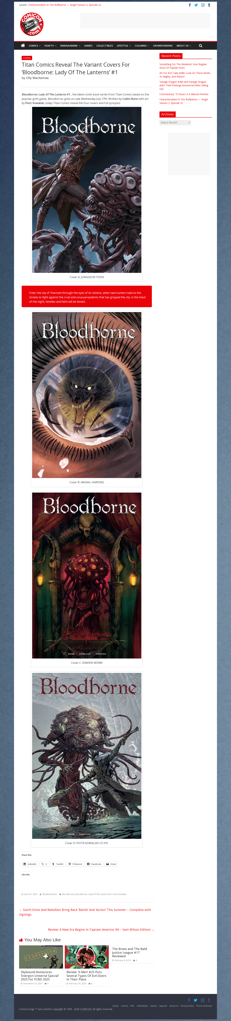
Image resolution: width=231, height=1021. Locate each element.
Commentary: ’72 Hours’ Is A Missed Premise (184, 94)
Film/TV (49, 45)
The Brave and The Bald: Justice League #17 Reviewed (129, 952)
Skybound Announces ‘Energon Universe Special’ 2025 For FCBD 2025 (40, 975)
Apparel (163, 1005)
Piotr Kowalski (119, 894)
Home (116, 1005)
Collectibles (104, 45)
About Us (183, 45)
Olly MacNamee (49, 894)
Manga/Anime (69, 45)
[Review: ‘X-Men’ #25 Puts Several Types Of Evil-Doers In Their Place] (87, 947)
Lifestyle (122, 45)
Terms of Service (204, 1005)
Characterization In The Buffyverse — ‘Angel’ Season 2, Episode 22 (64, 4)
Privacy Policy (187, 1005)
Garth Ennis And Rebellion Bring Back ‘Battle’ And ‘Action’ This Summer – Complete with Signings (85, 912)
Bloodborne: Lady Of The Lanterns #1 (93, 894)
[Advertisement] (145, 20)
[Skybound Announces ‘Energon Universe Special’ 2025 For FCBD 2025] (41, 947)
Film (132, 1005)
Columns (140, 45)
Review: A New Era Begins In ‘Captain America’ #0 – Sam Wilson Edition (101, 929)
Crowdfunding (162, 45)
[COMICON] (31, 13)
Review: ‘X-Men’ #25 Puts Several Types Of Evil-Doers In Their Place (86, 975)
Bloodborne (68, 894)
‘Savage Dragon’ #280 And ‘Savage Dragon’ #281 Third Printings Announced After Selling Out (183, 85)
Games (88, 45)
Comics (33, 45)
